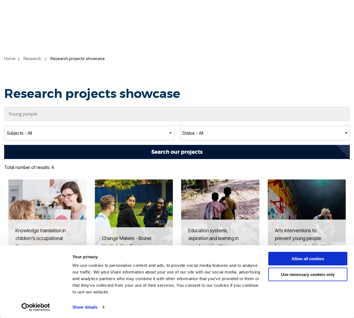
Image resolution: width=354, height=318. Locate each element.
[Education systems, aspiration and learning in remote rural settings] (220, 218)
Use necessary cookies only (308, 274)
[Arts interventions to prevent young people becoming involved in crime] (307, 218)
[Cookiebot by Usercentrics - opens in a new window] (36, 307)
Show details (85, 307)
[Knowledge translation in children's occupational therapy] (47, 218)
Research (32, 58)
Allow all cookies (307, 258)
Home (9, 58)
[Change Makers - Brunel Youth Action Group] (134, 218)
